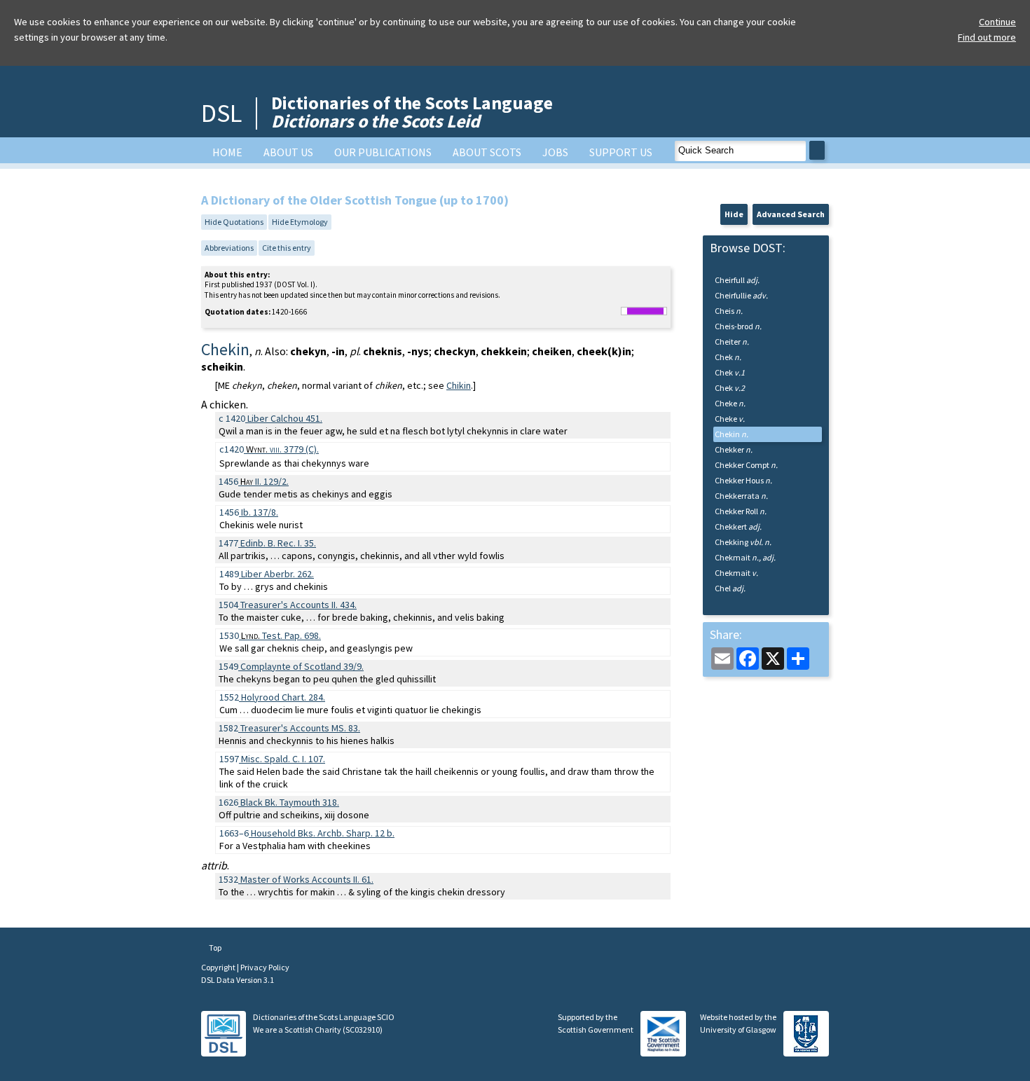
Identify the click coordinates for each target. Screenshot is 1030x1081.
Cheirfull (737, 280)
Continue (997, 21)
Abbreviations (229, 247)
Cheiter (732, 341)
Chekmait (745, 557)
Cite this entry (286, 247)
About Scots (487, 152)
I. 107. (283, 758)
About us (288, 152)
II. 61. (306, 879)
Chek (728, 357)
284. (283, 697)
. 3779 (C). (282, 449)
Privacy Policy (264, 967)
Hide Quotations (234, 221)
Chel (730, 588)
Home (227, 152)
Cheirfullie (741, 295)
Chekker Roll (741, 511)
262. (277, 573)
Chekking (743, 542)
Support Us (620, 152)
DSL (221, 113)
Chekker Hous (743, 480)
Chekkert (738, 526)
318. (289, 802)
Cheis (729, 310)
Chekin (731, 434)
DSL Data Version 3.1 (237, 980)
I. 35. (278, 543)
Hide (734, 214)
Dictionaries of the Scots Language (412, 111)
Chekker (734, 449)
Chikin (458, 385)
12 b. (322, 833)
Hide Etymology (300, 221)
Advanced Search (791, 214)
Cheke (730, 403)
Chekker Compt (746, 465)
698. (281, 635)
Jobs (555, 152)
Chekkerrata (741, 495)
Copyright (219, 967)
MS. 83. (300, 728)
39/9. (302, 666)
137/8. (259, 512)
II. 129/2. (264, 481)
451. (284, 418)
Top (214, 947)
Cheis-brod (738, 326)
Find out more (987, 37)
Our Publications (383, 152)
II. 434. (298, 604)
